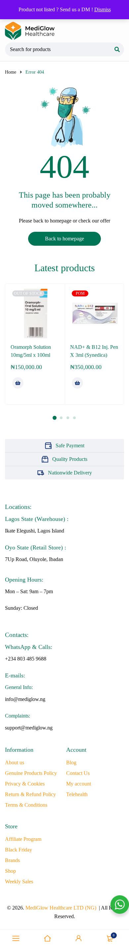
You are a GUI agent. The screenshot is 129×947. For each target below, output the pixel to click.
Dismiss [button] (102, 9)
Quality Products (69, 459)
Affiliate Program (23, 839)
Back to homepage (64, 238)
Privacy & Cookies (25, 784)
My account (78, 784)
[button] (77, 383)
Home (10, 72)
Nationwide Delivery (70, 472)
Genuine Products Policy (31, 773)
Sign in (78, 938)
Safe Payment (70, 445)
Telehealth (77, 794)
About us (14, 762)
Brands (12, 860)
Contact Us (78, 773)
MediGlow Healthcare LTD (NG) (60, 908)
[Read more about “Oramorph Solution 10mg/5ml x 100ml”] (17, 383)
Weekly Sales (19, 881)
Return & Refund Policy (30, 794)
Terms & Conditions (26, 805)
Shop (10, 871)
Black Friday (18, 849)
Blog (71, 762)
